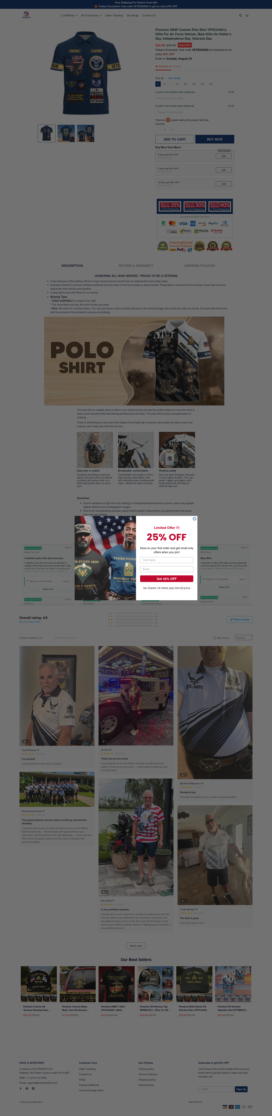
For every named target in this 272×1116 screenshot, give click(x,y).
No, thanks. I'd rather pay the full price (166, 588)
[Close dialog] (194, 518)
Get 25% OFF (167, 578)
